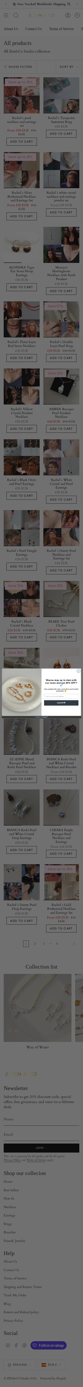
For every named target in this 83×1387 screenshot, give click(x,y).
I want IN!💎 (61, 703)
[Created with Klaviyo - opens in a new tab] (42, 717)
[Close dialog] (78, 671)
